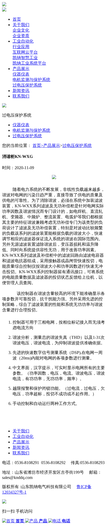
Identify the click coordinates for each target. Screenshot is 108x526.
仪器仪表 (21, 74)
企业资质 (21, 35)
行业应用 (21, 46)
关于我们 (21, 24)
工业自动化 (23, 41)
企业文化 (21, 30)
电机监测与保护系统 (31, 79)
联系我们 (21, 96)
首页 (17, 19)
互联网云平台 (25, 52)
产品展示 (21, 68)
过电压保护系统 (27, 85)
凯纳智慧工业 (25, 57)
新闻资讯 (21, 90)
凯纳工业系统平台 (29, 63)
